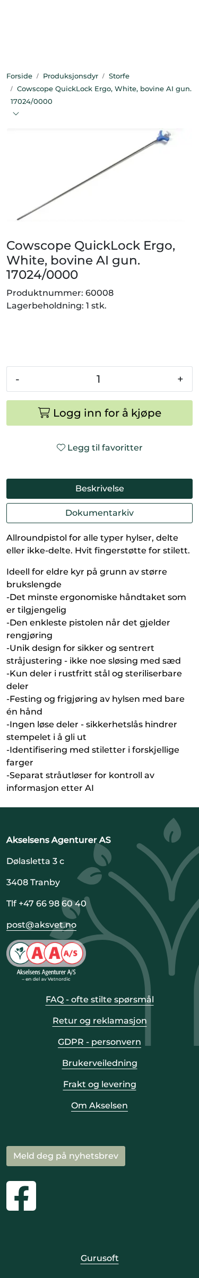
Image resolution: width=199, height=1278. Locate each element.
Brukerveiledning (99, 1063)
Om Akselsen (99, 1105)
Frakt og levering (99, 1084)
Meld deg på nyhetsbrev (65, 1156)
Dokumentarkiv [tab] (99, 513)
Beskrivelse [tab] (99, 488)
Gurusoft (100, 1258)
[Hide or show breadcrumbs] (16, 114)
